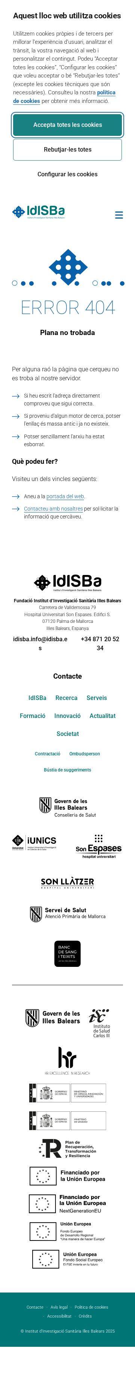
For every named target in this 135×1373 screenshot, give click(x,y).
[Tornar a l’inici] (108, 1340)
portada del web (65, 496)
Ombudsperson (84, 753)
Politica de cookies (91, 1307)
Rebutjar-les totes (68, 149)
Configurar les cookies (68, 174)
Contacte (67, 676)
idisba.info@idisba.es (40, 644)
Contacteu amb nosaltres (53, 509)
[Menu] (119, 216)
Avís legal (59, 1307)
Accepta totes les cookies (67, 124)
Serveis (97, 697)
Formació (32, 715)
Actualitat (103, 715)
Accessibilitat (59, 1316)
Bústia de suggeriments (67, 770)
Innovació (67, 715)
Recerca (67, 697)
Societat (68, 733)
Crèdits (85, 1316)
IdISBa (37, 697)
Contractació (47, 753)
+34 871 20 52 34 (100, 644)
